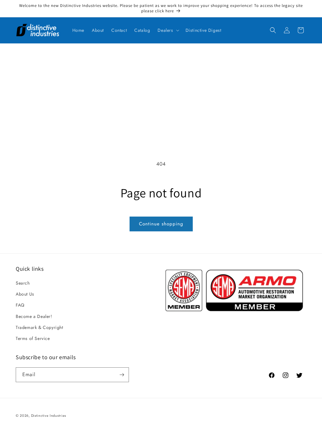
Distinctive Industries (48, 415)
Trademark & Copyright (39, 327)
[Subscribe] (122, 374)
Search (23, 283)
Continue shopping (161, 223)
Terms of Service (33, 338)
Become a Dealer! (34, 316)
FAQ (20, 305)
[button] (167, 30)
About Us (25, 294)
